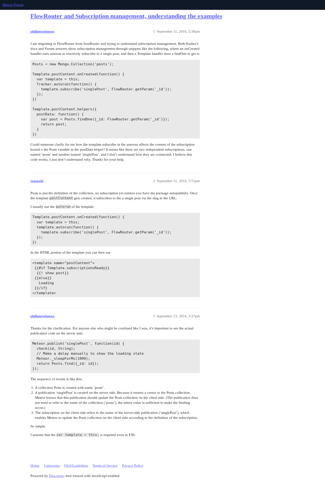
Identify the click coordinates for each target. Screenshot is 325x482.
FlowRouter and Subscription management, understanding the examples (126, 16)
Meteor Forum (13, 5)
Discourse (56, 476)
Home (34, 465)
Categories (52, 465)
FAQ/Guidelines (76, 465)
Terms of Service (105, 465)
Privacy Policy (132, 465)
